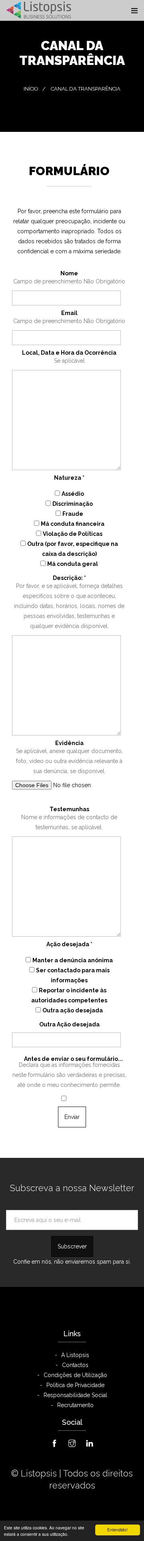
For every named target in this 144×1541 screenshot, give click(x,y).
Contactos (75, 1365)
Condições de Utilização (75, 1375)
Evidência (69, 743)
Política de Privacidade (75, 1385)
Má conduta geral (72, 564)
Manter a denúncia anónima (72, 960)
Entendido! (117, 1530)
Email (69, 313)
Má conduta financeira (72, 524)
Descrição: (69, 578)
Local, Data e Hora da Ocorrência (69, 352)
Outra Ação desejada (69, 1024)
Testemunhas (69, 809)
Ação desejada (69, 944)
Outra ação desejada (72, 1010)
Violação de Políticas (72, 534)
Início (31, 89)
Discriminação (72, 504)
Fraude (72, 514)
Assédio (73, 494)
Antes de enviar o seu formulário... (73, 1059)
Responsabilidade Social (75, 1395)
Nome (69, 273)
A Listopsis (75, 1355)
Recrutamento (75, 1405)
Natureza (69, 478)
